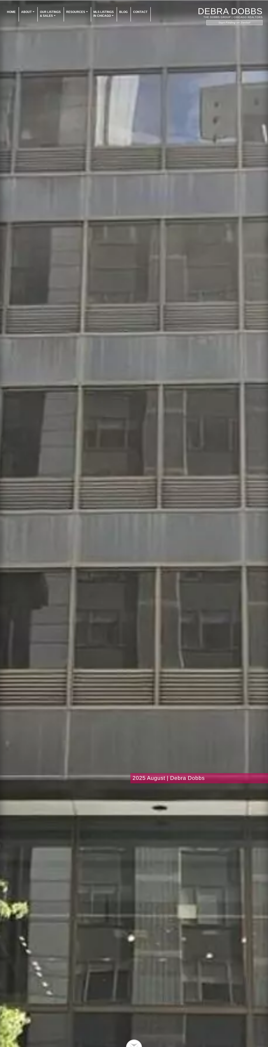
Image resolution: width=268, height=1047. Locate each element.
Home (11, 11)
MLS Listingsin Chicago (103, 13)
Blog (123, 11)
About (26, 11)
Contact (140, 11)
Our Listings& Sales (50, 13)
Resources (75, 11)
